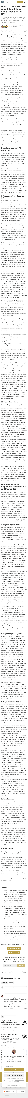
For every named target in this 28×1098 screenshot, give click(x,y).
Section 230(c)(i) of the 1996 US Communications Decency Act (9, 202)
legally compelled (8, 430)
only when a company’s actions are (13, 446)
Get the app (21, 1091)
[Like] (2, 1031)
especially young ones (8, 87)
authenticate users (15, 608)
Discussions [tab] (12, 1016)
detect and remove (19, 591)
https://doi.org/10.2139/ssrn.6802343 (13, 1006)
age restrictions (10, 810)
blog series (3, 43)
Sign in (25, 2)
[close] (24, 1050)
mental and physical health (13, 85)
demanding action (6, 89)
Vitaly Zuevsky (7, 996)
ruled (6, 373)
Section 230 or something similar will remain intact (11, 292)
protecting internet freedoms (9, 287)
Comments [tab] (4, 982)
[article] (14, 1026)
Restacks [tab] (11, 982)
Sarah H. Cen (11, 25)
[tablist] (7, 982)
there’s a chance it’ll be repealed (12, 289)
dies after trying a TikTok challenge (10, 159)
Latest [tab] (6, 1016)
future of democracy (14, 94)
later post (3, 844)
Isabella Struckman (9, 1044)
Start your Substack (10, 1091)
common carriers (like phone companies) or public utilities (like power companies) (14, 730)
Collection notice (18, 1087)
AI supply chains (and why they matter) (9, 1035)
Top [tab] (3, 1016)
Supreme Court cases (11, 281)
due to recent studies (21, 804)
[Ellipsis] (26, 996)
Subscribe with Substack (15, 1075)
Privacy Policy (16, 1081)
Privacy (7, 1087)
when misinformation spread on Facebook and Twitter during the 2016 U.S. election (13, 245)
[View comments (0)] (8, 1031)
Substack (7, 1095)
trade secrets (15, 415)
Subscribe (19, 2)
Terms (11, 1087)
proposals (3, 814)
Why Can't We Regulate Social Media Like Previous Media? (10, 1021)
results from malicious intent (9, 396)
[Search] (25, 1016)
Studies (10, 83)
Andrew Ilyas (18, 25)
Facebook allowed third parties (12, 77)
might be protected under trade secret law (13, 479)
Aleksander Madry (12, 26)
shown (18, 447)
